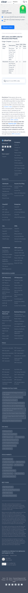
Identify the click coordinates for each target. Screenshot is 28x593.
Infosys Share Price (7, 473)
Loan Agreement (18, 323)
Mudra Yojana (17, 318)
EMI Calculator (5, 350)
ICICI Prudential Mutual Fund (10, 442)
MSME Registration (6, 269)
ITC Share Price (18, 464)
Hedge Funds (5, 328)
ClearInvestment (6, 188)
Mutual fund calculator (8, 353)
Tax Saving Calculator (19, 372)
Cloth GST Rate (18, 260)
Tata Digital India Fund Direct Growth (12, 397)
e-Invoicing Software (19, 212)
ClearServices (5, 191)
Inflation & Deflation (19, 321)
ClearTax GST (12, 123)
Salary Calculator (18, 377)
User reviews (17, 155)
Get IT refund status (19, 374)
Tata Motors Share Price (9, 470)
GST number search (19, 350)
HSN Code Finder (18, 250)
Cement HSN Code (19, 252)
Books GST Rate (18, 263)
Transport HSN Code (19, 255)
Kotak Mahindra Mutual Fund (10, 440)
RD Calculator (5, 372)
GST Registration (6, 280)
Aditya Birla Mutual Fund (9, 445)
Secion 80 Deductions (19, 193)
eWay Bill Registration (19, 217)
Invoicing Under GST (7, 300)
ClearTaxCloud (6, 236)
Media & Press (17, 152)
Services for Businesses (20, 238)
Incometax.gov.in (18, 299)
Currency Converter (7, 379)
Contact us (17, 147)
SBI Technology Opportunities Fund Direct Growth (13, 417)
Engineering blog (18, 157)
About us (16, 145)
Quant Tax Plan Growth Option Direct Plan (13, 413)
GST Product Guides (19, 168)
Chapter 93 (15, 41)
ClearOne (16, 231)
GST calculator (6, 361)
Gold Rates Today (6, 377)
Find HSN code (18, 369)
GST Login (4, 209)
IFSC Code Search (18, 353)
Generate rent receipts (20, 355)
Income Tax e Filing (7, 186)
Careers (16, 150)
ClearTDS (16, 214)
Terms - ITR (5, 578)
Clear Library (17, 160)
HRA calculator (6, 369)
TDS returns (5, 266)
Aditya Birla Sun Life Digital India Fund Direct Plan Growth (12, 409)
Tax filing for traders (7, 254)
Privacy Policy (5, 555)
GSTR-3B (4, 305)
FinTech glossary (18, 163)
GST (3, 207)
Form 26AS (17, 282)
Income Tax (17, 190)
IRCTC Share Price (7, 464)
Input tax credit (6, 219)
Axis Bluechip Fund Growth (10, 400)
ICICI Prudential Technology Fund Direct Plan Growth (13, 393)
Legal (14, 581)
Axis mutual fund (7, 448)
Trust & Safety (17, 170)
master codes (8, 106)
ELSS (3, 323)
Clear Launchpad (6, 257)
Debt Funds (5, 330)
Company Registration (7, 263)
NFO (3, 333)
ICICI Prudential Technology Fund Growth (13, 403)
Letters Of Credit (18, 338)
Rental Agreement (18, 335)
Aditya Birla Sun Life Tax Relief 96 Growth (13, 405)
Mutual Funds (5, 198)
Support (4, 156)
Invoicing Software (19, 236)
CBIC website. (14, 119)
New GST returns (6, 214)
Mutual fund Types (6, 320)
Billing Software (18, 233)
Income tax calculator (7, 348)
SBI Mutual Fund (7, 431)
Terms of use (13, 555)
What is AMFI (5, 336)
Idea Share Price (19, 473)
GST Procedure (6, 285)
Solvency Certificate (19, 329)
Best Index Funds (7, 492)
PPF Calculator (18, 348)
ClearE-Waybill (18, 209)
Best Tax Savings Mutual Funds (11, 489)
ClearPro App (5, 238)
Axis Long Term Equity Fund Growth (12, 420)
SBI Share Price (20, 462)
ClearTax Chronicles (19, 165)
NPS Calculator (16, 134)
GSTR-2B (4, 303)
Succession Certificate (19, 326)
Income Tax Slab (18, 280)
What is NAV (5, 338)
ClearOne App (18, 241)
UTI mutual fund (19, 437)
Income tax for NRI (19, 195)
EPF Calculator (18, 379)
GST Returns (5, 282)
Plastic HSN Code (18, 258)
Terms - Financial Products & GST (17, 578)
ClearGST (16, 207)
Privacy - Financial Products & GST (17, 579)
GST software (5, 212)
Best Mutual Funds (7, 487)
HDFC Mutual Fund (8, 437)
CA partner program (7, 228)
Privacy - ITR (5, 579)
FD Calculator (5, 374)
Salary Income (17, 288)
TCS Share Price (7, 467)
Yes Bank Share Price (8, 462)
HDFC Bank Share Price (9, 476)
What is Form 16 (18, 285)
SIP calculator (5, 358)
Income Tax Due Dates (20, 305)
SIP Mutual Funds (6, 325)
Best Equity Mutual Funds (9, 495)
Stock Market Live (7, 459)
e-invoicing (5, 217)
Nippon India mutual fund (9, 434)
